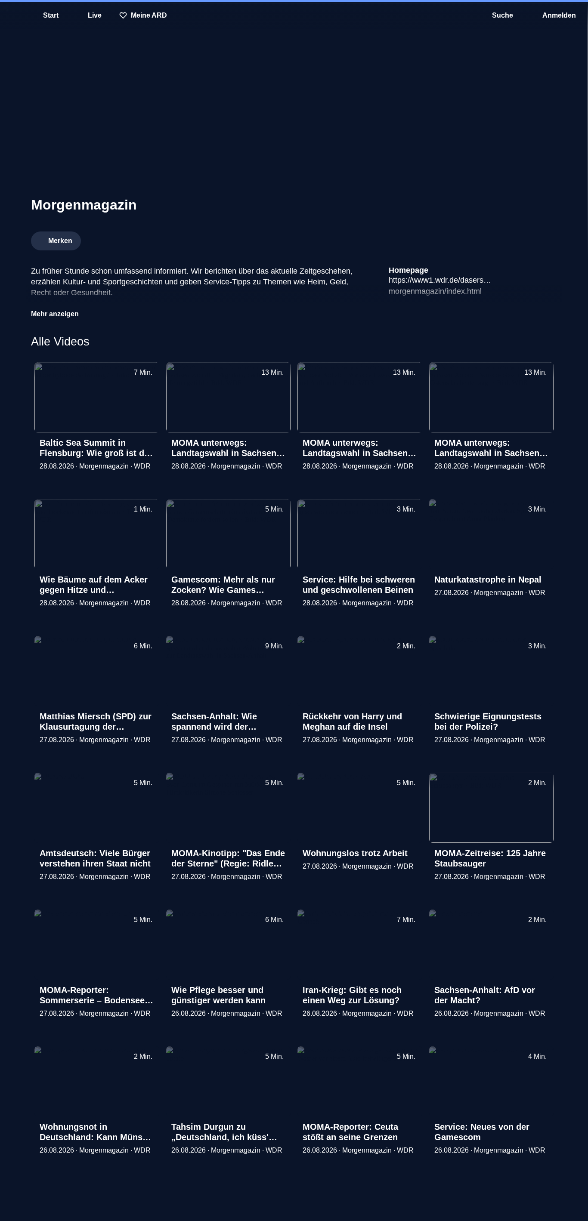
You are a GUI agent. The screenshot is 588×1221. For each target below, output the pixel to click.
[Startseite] (294, 15)
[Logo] (492, 238)
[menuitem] (12, 15)
